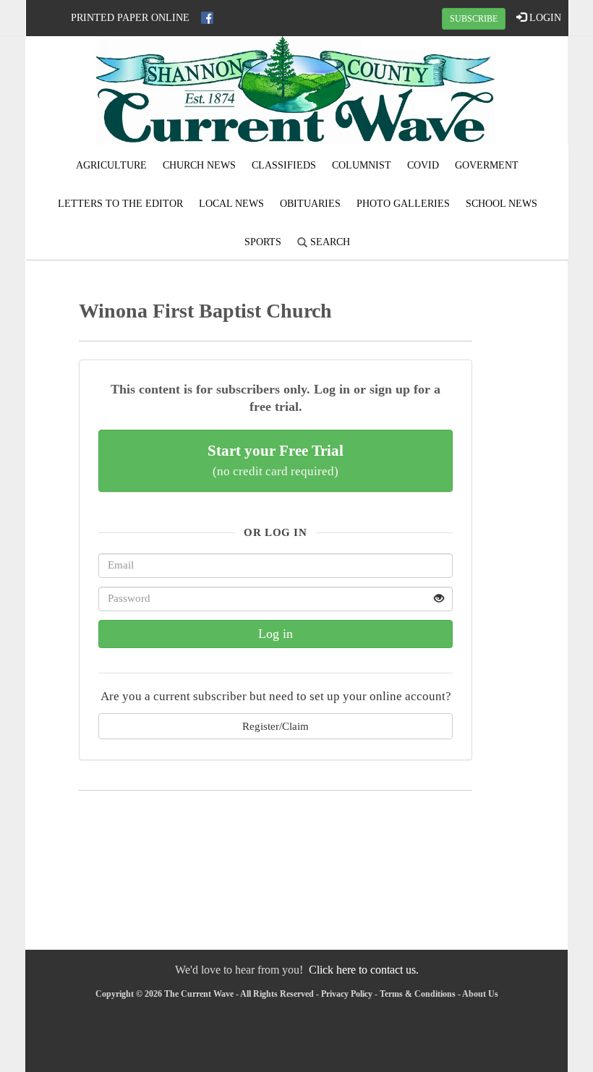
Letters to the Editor (120, 203)
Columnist (361, 165)
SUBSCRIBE (474, 19)
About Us (480, 994)
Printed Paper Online (130, 17)
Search (328, 242)
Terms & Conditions (418, 994)
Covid (423, 165)
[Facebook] (207, 17)
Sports (262, 242)
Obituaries (310, 203)
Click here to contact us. (364, 969)
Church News (199, 165)
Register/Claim (275, 726)
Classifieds (284, 165)
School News (501, 203)
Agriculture (111, 165)
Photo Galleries (403, 203)
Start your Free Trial (276, 460)
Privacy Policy (346, 994)
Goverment (487, 165)
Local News (231, 203)
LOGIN (543, 17)
